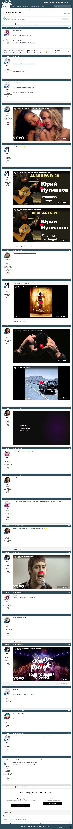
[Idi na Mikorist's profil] (28, 52)
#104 (69, 592)
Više (43, 6)
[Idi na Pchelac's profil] (7, 149)
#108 (69, 710)
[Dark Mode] (70, 2)
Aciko (7, 325)
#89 (69, 27)
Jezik (22, 826)
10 (24, 24)
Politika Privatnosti (34, 826)
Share (59, 18)
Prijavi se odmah (52, 803)
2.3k (8, 115)
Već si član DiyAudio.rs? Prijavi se (51, 2)
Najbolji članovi (35, 6)
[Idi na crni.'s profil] (7, 762)
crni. (7, 757)
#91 (69, 80)
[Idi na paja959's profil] (7, 33)
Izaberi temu (26, 826)
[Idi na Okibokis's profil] (7, 109)
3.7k (8, 67)
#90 (69, 56)
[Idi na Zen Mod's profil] (47, 52)
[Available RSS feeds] (70, 823)
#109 (69, 733)
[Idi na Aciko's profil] (7, 331)
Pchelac (7, 144)
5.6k (8, 768)
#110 (69, 757)
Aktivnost (26, 6)
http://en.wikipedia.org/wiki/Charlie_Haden (22, 35)
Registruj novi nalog (20, 805)
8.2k (8, 263)
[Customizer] (68, 2)
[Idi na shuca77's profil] (7, 453)
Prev (6, 24)
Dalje (27, 24)
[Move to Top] (70, 826)
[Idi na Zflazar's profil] (7, 716)
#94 (69, 167)
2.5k (8, 155)
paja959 (7, 27)
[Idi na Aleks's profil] (7, 255)
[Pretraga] (69, 6)
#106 (69, 644)
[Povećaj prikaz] (24, 146)
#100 (69, 475)
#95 (69, 250)
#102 (69, 525)
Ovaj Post (65, 6)
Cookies (47, 826)
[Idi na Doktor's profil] (34, 52)
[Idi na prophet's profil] (7, 61)
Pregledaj (6, 6)
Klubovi (13, 6)
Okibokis (7, 103)
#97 (69, 325)
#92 (69, 103)
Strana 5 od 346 (36, 24)
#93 (69, 144)
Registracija (63, 2)
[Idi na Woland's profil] (40, 52)
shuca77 (7, 448)
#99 (69, 448)
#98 (69, 408)
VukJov (10, 18)
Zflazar (7, 710)
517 (8, 337)
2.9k (8, 39)
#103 (69, 552)
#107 (69, 686)
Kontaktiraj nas (41, 826)
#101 (69, 498)
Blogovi (19, 6)
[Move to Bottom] (70, 827)
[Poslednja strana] (30, 24)
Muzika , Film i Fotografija (19, 19)
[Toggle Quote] (14, 283)
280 (8, 460)
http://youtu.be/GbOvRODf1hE (19, 617)
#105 (69, 614)
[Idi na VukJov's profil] (4, 18)
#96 (69, 279)
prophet (7, 56)
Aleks (7, 250)
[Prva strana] (3, 24)
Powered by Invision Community (65, 827)
